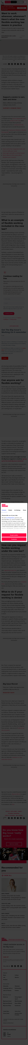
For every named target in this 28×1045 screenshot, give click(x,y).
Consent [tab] (4, 510)
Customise (14, 539)
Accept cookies (14, 535)
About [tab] (24, 510)
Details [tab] (10, 510)
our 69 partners (10, 517)
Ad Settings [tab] (17, 510)
